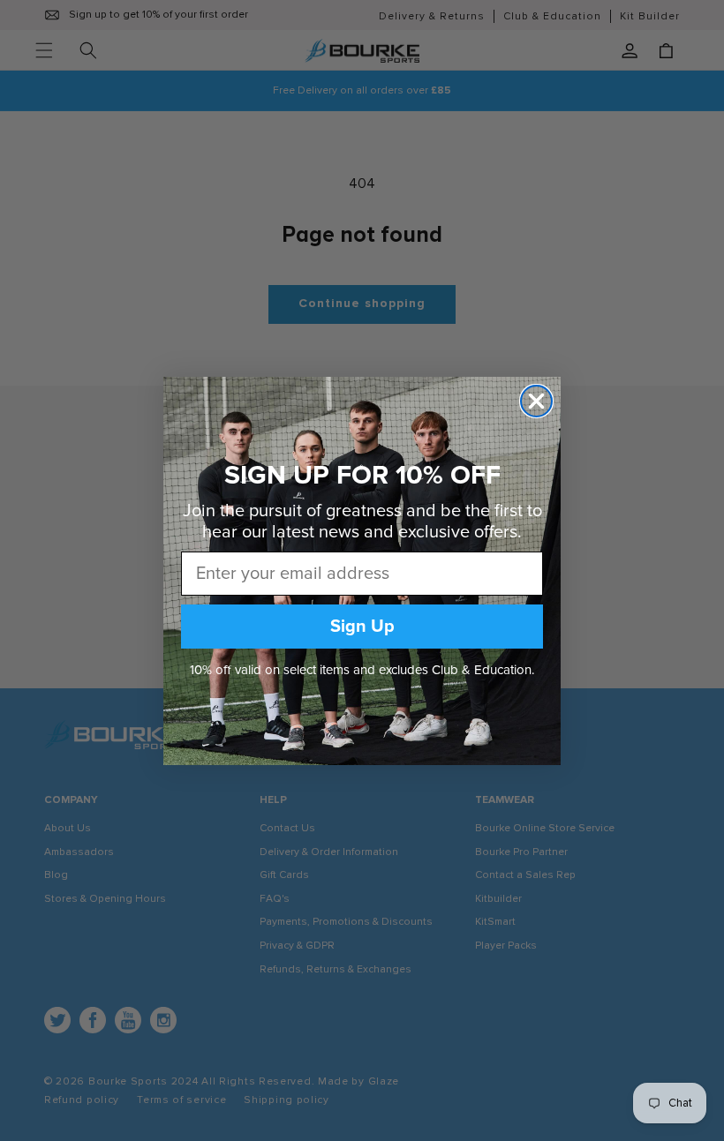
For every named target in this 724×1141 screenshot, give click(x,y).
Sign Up (362, 626)
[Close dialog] (536, 401)
